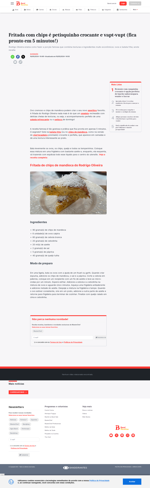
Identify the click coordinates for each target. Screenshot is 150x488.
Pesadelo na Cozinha (51, 433)
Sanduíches (123, 9)
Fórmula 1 (23, 420)
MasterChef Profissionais (53, 423)
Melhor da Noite (50, 427)
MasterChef (38, 331)
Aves (16, 9)
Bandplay (26, 424)
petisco (59, 119)
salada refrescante (39, 119)
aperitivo (92, 110)
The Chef (48, 437)
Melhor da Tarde (50, 430)
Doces (54, 9)
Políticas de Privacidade (19, 448)
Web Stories (86, 417)
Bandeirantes (78, 467)
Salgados (108, 9)
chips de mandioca (77, 132)
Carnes (41, 9)
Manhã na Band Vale (51, 417)
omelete (85, 113)
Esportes (34, 420)
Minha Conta (137, 467)
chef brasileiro (40, 135)
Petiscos (93, 9)
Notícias (13, 420)
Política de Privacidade (123, 467)
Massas (67, 9)
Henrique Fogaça (50, 413)
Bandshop (14, 433)
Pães (80, 9)
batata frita (55, 132)
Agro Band (14, 429)
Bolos (29, 9)
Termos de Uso (29, 445)
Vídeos (84, 413)
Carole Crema (49, 410)
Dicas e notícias (87, 410)
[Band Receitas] (22, 3)
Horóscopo (25, 429)
